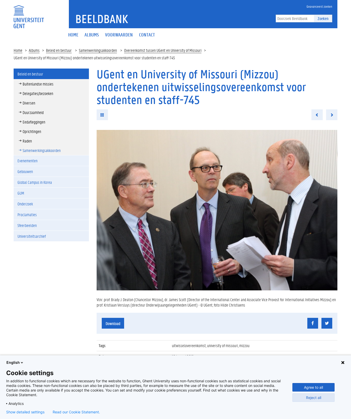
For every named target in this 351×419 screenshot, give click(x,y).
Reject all (313, 397)
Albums (34, 50)
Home (18, 50)
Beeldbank (101, 18)
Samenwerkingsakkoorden (98, 50)
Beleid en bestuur (59, 50)
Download (113, 323)
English (13, 362)
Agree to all (313, 387)
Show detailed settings (25, 412)
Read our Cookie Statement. (76, 412)
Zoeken (323, 18)
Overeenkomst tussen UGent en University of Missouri (162, 50)
